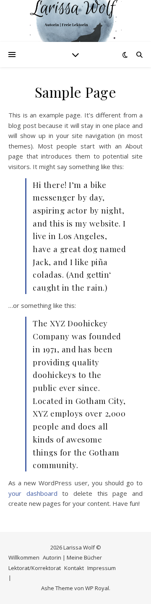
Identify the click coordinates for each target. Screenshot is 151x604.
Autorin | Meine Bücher (72, 557)
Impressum (101, 568)
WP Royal (97, 588)
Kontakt (74, 568)
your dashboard (32, 493)
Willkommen (23, 557)
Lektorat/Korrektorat (34, 568)
